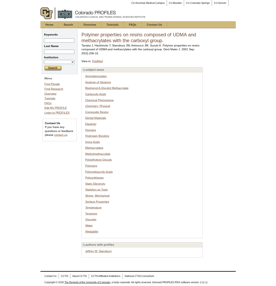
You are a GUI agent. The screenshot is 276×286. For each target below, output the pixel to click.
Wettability (91, 231)
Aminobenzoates (96, 76)
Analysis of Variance (98, 82)
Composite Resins (97, 112)
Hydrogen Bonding (97, 135)
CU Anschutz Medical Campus (148, 3)
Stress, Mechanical (97, 195)
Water (89, 225)
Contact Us (154, 24)
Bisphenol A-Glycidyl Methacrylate (107, 88)
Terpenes (91, 213)
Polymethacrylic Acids (99, 171)
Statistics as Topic (96, 189)
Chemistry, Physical (97, 106)
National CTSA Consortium (139, 276)
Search (68, 24)
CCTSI (64, 276)
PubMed (97, 61)
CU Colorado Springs (198, 3)
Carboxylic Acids (95, 94)
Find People (52, 84)
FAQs (132, 24)
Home (49, 24)
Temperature (93, 207)
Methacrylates (94, 147)
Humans (90, 130)
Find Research (53, 88)
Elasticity (90, 124)
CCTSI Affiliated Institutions (105, 276)
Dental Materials (95, 117)
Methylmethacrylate (97, 153)
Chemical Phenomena (99, 100)
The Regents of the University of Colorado (87, 282)
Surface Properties (97, 201)
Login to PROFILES (57, 112)
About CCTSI (79, 276)
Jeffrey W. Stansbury (98, 251)
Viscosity (90, 219)
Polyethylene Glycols (98, 159)
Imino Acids (92, 142)
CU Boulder (175, 3)
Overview (89, 24)
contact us (60, 134)
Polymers (91, 165)
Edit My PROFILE (55, 107)
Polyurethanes (94, 177)
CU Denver (220, 3)
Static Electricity (95, 183)
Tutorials (112, 24)
